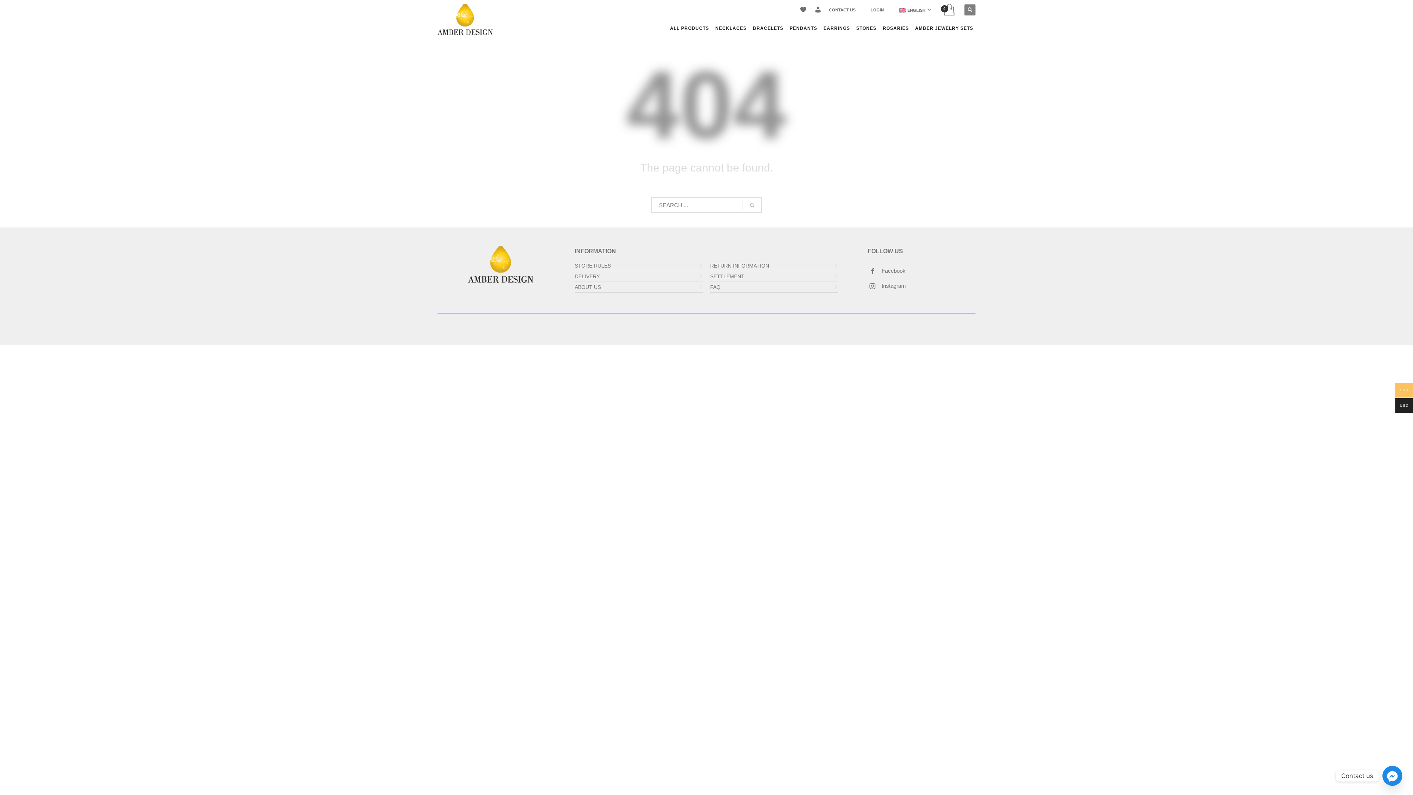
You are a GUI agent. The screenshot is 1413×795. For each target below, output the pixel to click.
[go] (752, 205)
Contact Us (842, 10)
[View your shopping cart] (949, 10)
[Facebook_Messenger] (1392, 776)
